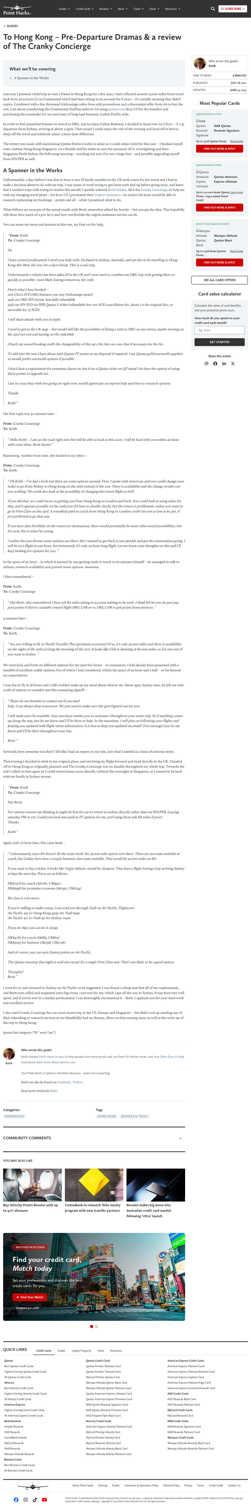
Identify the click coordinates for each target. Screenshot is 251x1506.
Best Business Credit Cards (19, 1465)
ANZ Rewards (12, 1432)
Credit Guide (216, 1485)
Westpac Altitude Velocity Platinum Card (108, 1454)
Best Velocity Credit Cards (19, 1388)
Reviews (104, 8)
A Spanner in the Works (31, 78)
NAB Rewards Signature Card (184, 1426)
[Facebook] (215, 364)
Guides (63, 8)
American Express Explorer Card (185, 1377)
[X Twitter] (232, 364)
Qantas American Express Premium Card (109, 1399)
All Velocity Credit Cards (17, 1399)
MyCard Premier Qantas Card (103, 1377)
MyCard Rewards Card (180, 1415)
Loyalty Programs (81, 1350)
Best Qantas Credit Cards (18, 1366)
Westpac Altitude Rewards (19, 1454)
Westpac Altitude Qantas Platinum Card (108, 1388)
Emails (116, 1485)
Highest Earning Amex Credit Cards (24, 1410)
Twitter (78, 1082)
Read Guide (236, 141)
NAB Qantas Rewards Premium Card (106, 1410)
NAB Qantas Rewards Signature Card (107, 1404)
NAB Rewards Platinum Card (183, 1432)
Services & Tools (134, 1116)
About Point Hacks (83, 1485)
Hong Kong (106, 1116)
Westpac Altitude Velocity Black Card (106, 1448)
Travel (137, 8)
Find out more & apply (220, 148)
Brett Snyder (117, 190)
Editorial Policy (171, 1485)
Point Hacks (47, 1057)
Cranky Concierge (154, 190)
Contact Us (234, 1485)
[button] (91, 1326)
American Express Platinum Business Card (191, 1371)
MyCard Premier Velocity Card (103, 1437)
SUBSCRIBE (233, 9)
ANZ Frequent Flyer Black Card (103, 1415)
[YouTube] (43, 1500)
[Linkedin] (224, 364)
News (121, 8)
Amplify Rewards (13, 1426)
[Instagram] (25, 1500)
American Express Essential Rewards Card (191, 1388)
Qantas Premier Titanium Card (103, 1371)
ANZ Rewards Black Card (181, 1399)
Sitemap (102, 1485)
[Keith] (9, 1054)
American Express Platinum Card (185, 1366)
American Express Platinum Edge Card (189, 1382)
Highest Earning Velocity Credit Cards (25, 1393)
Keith (9, 1063)
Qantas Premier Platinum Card (103, 1366)
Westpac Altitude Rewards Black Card (188, 1443)
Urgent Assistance (108, 195)
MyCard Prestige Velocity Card (103, 1432)
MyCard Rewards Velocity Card (103, 1443)
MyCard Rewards (14, 1443)
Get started (220, 342)
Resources (171, 8)
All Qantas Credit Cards (17, 1377)
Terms (200, 1485)
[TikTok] (34, 1500)
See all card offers (220, 280)
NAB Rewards (12, 1448)
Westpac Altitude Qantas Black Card (106, 1382)
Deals (153, 8)
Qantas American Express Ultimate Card (109, 1393)
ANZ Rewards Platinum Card (183, 1404)
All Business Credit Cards (18, 1470)
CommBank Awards (15, 1437)
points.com (116, 109)
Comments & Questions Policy (141, 1485)
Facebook (64, 1082)
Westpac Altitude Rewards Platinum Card (190, 1448)
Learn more (236, 192)
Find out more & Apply (220, 207)
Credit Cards (83, 8)
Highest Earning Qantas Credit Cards (25, 1371)
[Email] (206, 364)
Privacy (188, 1485)
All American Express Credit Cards (23, 1415)
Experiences (14, 1116)
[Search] (211, 9)
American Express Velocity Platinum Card (109, 1426)
